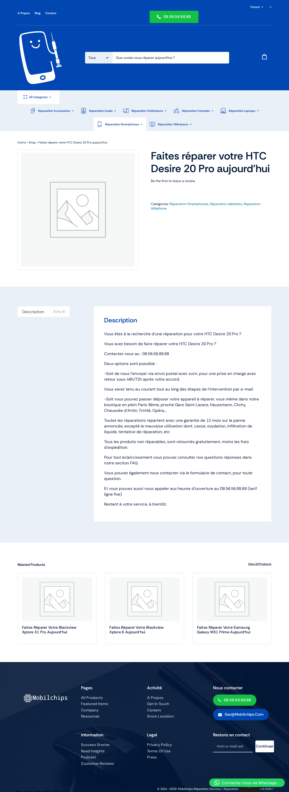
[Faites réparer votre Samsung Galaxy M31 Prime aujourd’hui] (232, 599)
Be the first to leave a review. (173, 181)
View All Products (259, 564)
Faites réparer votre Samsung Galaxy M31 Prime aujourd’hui (223, 630)
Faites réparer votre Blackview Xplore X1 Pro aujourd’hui (49, 630)
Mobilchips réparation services (199, 789)
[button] (247, 782)
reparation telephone (239, 789)
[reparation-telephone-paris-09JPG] (40, 33)
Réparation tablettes (226, 204)
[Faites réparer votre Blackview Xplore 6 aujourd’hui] (144, 599)
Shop (32, 142)
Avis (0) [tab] (59, 311)
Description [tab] (33, 311)
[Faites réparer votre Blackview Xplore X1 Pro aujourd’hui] (57, 599)
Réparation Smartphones (188, 204)
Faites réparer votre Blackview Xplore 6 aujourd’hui (136, 630)
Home (22, 142)
